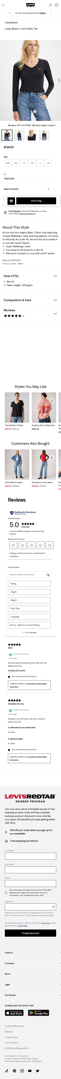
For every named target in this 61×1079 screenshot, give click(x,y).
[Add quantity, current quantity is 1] (54, 189)
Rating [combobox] (13, 584)
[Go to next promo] (51, 13)
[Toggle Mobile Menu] (3, 5)
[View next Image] (59, 80)
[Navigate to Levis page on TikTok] (7, 1070)
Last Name (9, 864)
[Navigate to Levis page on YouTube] (30, 1070)
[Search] (50, 5)
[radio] (7, 163)
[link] (9, 1031)
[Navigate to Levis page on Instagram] (22, 1070)
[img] (53, 906)
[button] (9, 178)
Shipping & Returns (28, 214)
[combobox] (31, 625)
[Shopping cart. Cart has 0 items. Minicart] (56, 5)
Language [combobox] (15, 616)
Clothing (8, 22)
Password (9, 901)
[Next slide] (51, 401)
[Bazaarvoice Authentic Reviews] (23, 513)
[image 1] (24, 118)
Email (7, 878)
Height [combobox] (14, 592)
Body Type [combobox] (15, 608)
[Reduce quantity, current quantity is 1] (42, 189)
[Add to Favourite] (11, 201)
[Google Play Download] (38, 1013)
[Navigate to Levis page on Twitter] (37, 1070)
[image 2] (28, 118)
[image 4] (36, 118)
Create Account (30, 933)
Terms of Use (45, 923)
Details (43, 13)
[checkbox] (7, 893)
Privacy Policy (23, 926)
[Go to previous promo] (10, 13)
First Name (9, 851)
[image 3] (32, 118)
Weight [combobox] (14, 600)
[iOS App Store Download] (14, 1013)
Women (15, 22)
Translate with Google (16, 670)
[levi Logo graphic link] (30, 4)
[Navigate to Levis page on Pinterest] (14, 1070)
